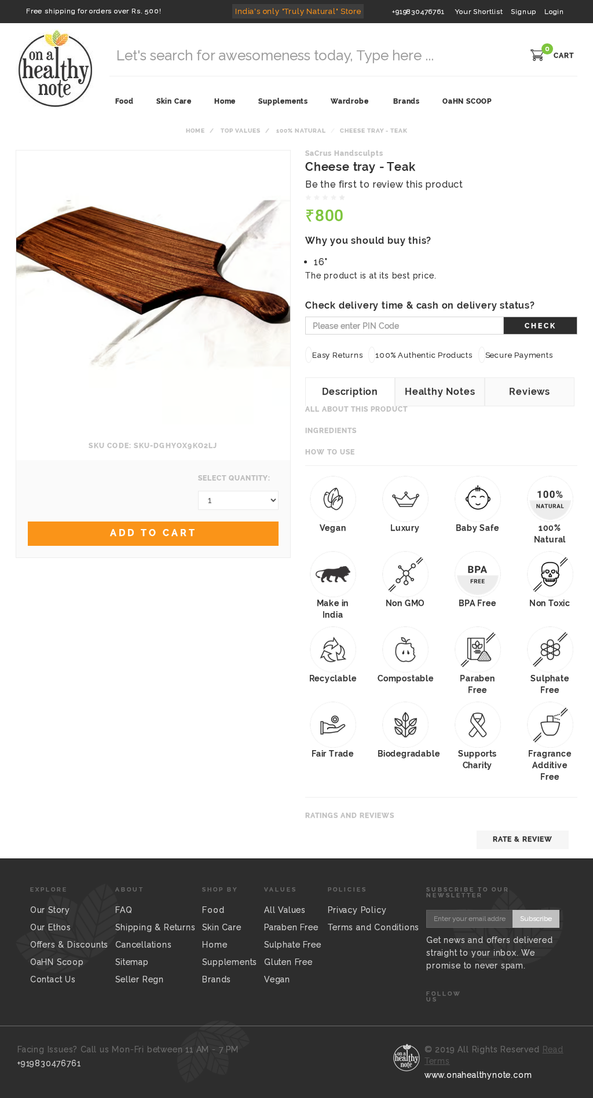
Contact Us (53, 979)
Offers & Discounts (69, 944)
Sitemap (132, 962)
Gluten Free (288, 962)
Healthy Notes (440, 391)
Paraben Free (291, 927)
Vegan (277, 979)
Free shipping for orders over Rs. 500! (93, 11)
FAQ (123, 910)
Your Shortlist (479, 12)
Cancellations (143, 944)
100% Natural (301, 130)
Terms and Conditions (373, 927)
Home (195, 130)
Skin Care (221, 927)
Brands (406, 101)
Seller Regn (139, 979)
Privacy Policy (357, 910)
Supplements (229, 962)
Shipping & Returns (155, 927)
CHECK (541, 326)
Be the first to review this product (384, 184)
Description (350, 391)
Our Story (50, 910)
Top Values (241, 130)
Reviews (529, 391)
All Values (285, 910)
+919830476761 (418, 12)
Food (213, 910)
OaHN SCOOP (467, 101)
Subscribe (536, 919)
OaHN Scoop (57, 962)
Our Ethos (50, 927)
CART (564, 56)
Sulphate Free (292, 944)
